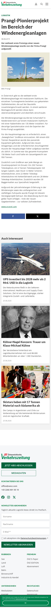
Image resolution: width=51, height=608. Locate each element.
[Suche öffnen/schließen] (41, 4)
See (3, 559)
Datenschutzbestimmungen (33, 538)
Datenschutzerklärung (21, 599)
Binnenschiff (7, 573)
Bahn (3, 570)
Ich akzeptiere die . (26, 538)
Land (3, 562)
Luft (3, 566)
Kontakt (4, 594)
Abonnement (33, 566)
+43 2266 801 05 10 (10, 489)
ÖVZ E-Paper (32, 559)
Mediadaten (18, 473)
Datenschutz (32, 590)
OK (25, 603)
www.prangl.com (9, 206)
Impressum (32, 594)
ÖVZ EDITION (33, 562)
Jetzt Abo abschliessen (19, 465)
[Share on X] (38, 216)
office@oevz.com (9, 486)
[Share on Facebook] (13, 216)
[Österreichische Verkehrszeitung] (11, 4)
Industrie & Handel (10, 577)
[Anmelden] (36, 4)
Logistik (5, 15)
